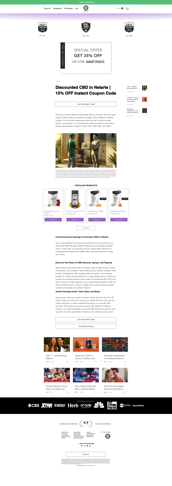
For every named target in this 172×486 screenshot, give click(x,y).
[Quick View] (53, 199)
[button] (57, 8)
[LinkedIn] (90, 446)
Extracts (91, 2)
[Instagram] (82, 446)
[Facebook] (84, 446)
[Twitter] (87, 446)
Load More (86, 228)
